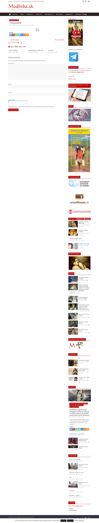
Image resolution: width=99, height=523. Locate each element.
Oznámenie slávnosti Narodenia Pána (83, 439)
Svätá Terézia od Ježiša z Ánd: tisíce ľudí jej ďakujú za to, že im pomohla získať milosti (83, 307)
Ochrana (50, 50)
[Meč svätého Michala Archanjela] (73, 276)
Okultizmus (59, 14)
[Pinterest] (13, 35)
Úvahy (22, 14)
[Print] (25, 35)
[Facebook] (10, 35)
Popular (73, 219)
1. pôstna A (72, 490)
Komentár (11, 63)
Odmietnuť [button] (70, 520)
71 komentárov (80, 240)
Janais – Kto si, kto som (75, 459)
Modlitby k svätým (83, 403)
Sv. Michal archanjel (74, 406)
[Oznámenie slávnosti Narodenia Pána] (73, 438)
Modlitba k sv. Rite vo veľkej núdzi (83, 222)
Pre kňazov (72, 405)
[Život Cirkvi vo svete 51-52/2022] (73, 313)
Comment (87, 219)
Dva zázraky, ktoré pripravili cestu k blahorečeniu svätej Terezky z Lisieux (83, 379)
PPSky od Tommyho (14, 20)
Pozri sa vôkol (60, 40)
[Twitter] (19, 35)
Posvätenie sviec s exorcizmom (76, 434)
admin (19, 25)
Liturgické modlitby (74, 403)
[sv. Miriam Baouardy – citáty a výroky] (73, 360)
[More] (27, 35)
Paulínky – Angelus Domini (75, 238)
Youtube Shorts (72, 19)
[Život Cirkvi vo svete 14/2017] (73, 463)
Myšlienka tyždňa (80, 14)
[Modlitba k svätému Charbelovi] (73, 229)
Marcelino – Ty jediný (74, 495)
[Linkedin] (22, 35)
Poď (70, 477)
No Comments (80, 461)
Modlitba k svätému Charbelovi (83, 230)
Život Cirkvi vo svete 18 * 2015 (76, 472)
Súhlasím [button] (63, 520)
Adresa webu (11, 100)
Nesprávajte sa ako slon (35, 50)
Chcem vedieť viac (79, 520)
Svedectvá (39, 14)
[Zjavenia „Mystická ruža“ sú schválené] (73, 296)
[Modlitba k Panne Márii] (73, 243)
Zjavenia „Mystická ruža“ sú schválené (82, 298)
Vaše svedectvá (49, 14)
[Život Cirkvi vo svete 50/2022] (73, 321)
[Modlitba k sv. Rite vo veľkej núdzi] (73, 220)
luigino (80, 417)
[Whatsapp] (16, 35)
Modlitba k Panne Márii (83, 244)
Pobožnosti (30, 14)
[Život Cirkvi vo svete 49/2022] (73, 329)
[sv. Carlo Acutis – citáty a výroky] (73, 369)
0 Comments (32, 25)
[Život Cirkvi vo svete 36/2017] (73, 481)
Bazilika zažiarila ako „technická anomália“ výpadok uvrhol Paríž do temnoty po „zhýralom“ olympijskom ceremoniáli (79, 288)
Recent (80, 219)
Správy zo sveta (79, 405)
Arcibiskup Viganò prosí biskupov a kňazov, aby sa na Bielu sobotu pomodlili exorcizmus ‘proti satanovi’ (79, 412)
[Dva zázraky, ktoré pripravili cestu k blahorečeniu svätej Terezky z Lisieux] (73, 377)
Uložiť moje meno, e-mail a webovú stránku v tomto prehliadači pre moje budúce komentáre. (31, 106)
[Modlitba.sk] (9, 14)
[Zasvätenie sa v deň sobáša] (73, 446)
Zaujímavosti (69, 14)
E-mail (10, 92)
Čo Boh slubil (14, 40)
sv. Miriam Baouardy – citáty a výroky (40, 1)
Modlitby (15, 14)
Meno (10, 84)
